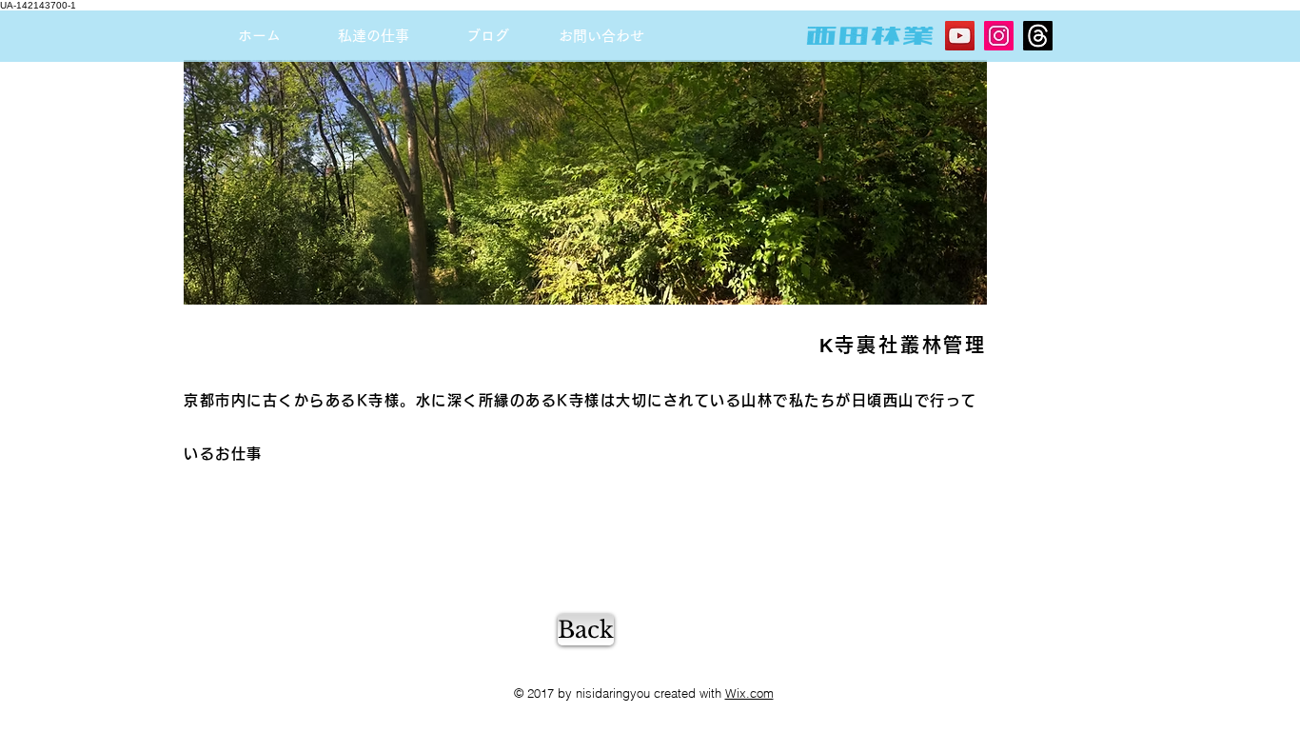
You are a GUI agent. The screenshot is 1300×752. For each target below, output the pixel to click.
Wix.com (749, 693)
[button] (373, 36)
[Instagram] (999, 35)
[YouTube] (960, 35)
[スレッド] (1038, 35)
